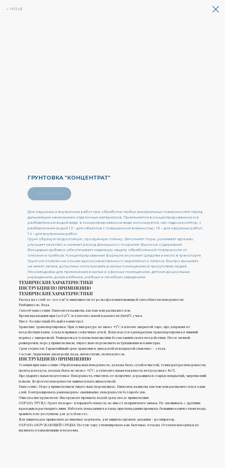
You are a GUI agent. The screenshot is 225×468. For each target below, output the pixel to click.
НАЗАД (16, 8)
